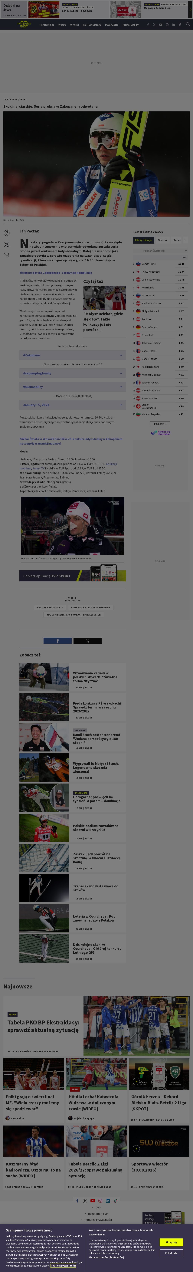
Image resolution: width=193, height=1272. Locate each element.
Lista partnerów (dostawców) (106, 1257)
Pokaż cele (171, 1253)
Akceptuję (171, 1242)
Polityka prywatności (63, 1265)
